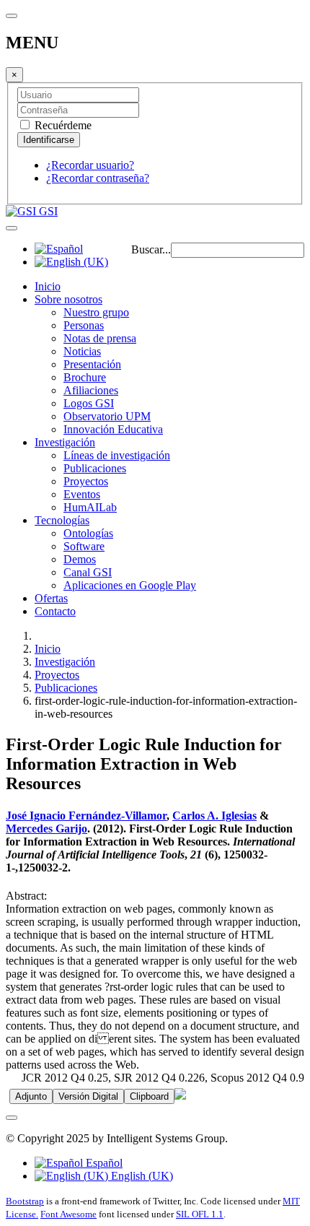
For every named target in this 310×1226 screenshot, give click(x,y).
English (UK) (140, 1176)
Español (103, 1163)
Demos (79, 559)
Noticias (82, 351)
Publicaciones (94, 468)
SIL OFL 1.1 (199, 1214)
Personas (83, 325)
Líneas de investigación (116, 455)
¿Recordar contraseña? (97, 178)
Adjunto (31, 1096)
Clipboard (149, 1096)
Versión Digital (88, 1096)
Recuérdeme (62, 125)
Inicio (48, 286)
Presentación (92, 364)
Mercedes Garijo (46, 828)
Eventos (81, 494)
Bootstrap (25, 1201)
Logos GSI (88, 403)
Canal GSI (87, 572)
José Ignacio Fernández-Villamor (86, 815)
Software (84, 546)
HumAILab (90, 507)
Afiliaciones (90, 390)
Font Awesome (68, 1214)
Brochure (84, 377)
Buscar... (151, 249)
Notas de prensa (99, 338)
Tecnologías (62, 520)
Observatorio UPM (107, 416)
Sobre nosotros (68, 299)
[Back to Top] (11, 1118)
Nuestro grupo (96, 312)
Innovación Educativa (113, 429)
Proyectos (85, 481)
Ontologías (88, 533)
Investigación (65, 442)
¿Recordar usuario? (90, 165)
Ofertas (51, 598)
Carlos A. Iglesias (214, 815)
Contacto (55, 611)
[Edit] (180, 1096)
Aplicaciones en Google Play (129, 585)
